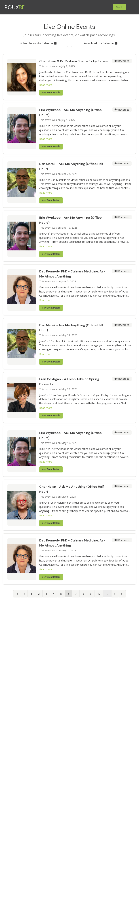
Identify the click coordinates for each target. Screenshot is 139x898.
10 (98, 593)
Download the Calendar (99, 43)
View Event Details (51, 92)
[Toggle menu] (132, 7)
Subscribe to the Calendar (36, 43)
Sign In (119, 7)
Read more (45, 85)
